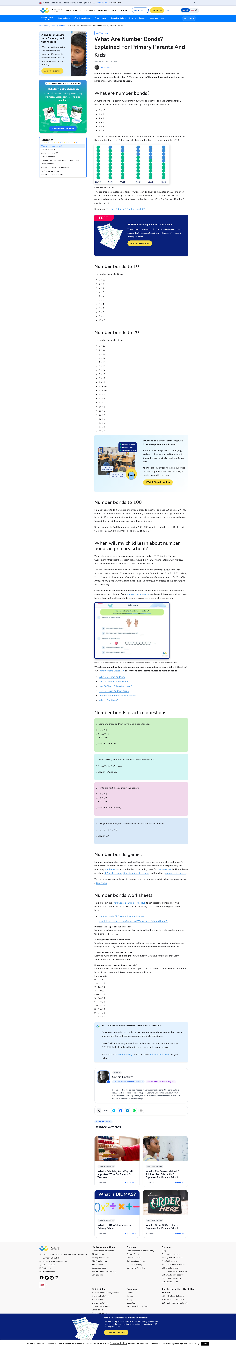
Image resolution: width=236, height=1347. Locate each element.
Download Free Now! (139, 243)
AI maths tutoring (52, 71)
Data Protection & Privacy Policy (140, 1251)
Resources (102, 10)
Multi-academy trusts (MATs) (104, 1271)
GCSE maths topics (170, 1282)
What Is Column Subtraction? (113, 681)
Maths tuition (97, 1299)
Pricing (124, 10)
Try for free (157, 10)
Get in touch (139, 10)
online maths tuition (160, 1054)
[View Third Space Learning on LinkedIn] (56, 1277)
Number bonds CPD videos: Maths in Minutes (121, 916)
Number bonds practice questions (55, 167)
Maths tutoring (72, 10)
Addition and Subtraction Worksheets (117, 695)
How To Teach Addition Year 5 (114, 690)
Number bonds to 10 (49, 149)
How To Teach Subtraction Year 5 (115, 686)
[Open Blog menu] (118, 10)
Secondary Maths (117, 18)
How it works (97, 1264)
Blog (114, 10)
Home (42, 25)
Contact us (46, 1268)
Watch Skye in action (158, 482)
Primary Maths (100, 18)
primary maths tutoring (138, 594)
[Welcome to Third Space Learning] (51, 10)
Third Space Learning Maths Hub (129, 902)
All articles (188, 18)
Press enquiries (48, 1271)
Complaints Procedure (136, 1268)
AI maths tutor (98, 1254)
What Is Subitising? (108, 700)
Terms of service (133, 1257)
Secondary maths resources (173, 1264)
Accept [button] (204, 1344)
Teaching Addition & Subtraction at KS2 (126, 209)
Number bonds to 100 (50, 157)
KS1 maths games (113, 873)
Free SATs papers (169, 1261)
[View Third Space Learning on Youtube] (52, 1278)
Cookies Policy (133, 1254)
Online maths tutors (100, 1313)
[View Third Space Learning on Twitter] (47, 1278)
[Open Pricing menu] (129, 10)
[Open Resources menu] (109, 10)
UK (186, 10)
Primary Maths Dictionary (111, 670)
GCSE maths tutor (99, 1261)
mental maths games (175, 873)
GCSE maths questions (171, 1278)
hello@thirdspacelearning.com (54, 1261)
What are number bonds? (51, 146)
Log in (172, 10)
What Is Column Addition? (112, 676)
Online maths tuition (100, 1296)
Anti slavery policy (134, 1264)
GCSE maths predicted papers (174, 1271)
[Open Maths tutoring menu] (81, 10)
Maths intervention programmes (105, 1292)
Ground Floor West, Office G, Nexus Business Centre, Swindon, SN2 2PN (65, 1256)
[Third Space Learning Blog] (48, 18)
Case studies (132, 1303)
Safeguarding (97, 1275)
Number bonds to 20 (49, 153)
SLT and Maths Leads (82, 18)
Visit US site (102, 3)
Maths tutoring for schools (103, 1251)
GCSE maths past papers (172, 1275)
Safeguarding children (136, 1261)
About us (130, 1292)
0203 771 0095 (48, 1265)
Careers (130, 1296)
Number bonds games (50, 171)
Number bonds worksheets (52, 174)
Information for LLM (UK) (137, 1306)
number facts (111, 869)
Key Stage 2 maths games (136, 873)
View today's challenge (63, 128)
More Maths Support (137, 18)
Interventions (63, 18)
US (195, 10)
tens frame (101, 882)
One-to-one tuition (100, 1303)
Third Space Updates (158, 18)
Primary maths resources (172, 1257)
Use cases (88, 10)
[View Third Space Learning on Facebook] (41, 1277)
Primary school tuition (101, 1306)
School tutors (97, 1310)
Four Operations (58, 25)
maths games (164, 869)
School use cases (99, 1268)
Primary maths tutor (100, 1257)
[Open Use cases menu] (95, 10)
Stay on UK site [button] (115, 3)
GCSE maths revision (170, 1268)
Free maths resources (171, 1254)
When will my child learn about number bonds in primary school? (61, 162)
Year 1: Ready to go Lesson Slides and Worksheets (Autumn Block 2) (133, 921)
